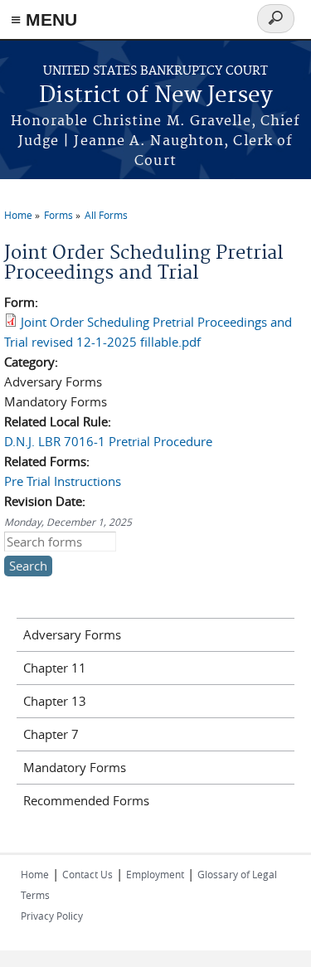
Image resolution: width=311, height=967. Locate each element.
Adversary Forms (72, 634)
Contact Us (87, 874)
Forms (58, 214)
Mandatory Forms (74, 767)
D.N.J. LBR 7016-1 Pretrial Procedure (108, 441)
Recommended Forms (86, 800)
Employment (155, 874)
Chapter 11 (54, 667)
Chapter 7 (51, 734)
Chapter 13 (54, 700)
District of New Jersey (156, 95)
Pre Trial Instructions (62, 481)
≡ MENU (44, 19)
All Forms (106, 214)
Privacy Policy (52, 915)
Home (18, 214)
